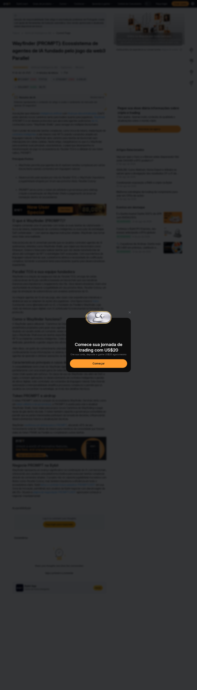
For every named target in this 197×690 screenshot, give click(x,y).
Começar (98, 363)
